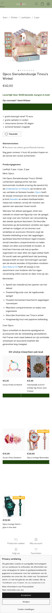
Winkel (14, 17)
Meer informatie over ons (13, 590)
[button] (21, 4)
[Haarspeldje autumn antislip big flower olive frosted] (38, 367)
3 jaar (36, 17)
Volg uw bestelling (16, 555)
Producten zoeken (16, 543)
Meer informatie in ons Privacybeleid (17, 586)
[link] (26, 608)
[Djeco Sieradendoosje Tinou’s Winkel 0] (26, 45)
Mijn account (36, 543)
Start (5, 17)
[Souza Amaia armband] (14, 367)
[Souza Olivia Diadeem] (14, 440)
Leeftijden (26, 17)
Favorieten (36, 553)
